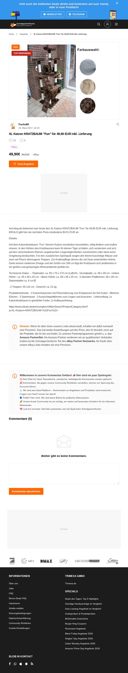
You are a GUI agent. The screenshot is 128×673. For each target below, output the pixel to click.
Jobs (11, 588)
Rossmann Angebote (75, 628)
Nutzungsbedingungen (20, 613)
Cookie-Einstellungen (19, 628)
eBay (36, 154)
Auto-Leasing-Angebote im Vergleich (83, 608)
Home (11, 34)
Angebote (24, 34)
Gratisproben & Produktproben (80, 613)
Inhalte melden (16, 608)
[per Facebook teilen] (10, 663)
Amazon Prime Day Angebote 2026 (82, 648)
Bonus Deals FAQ (17, 598)
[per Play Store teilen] (26, 663)
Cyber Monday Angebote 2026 (80, 643)
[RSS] (32, 663)
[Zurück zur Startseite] (22, 24)
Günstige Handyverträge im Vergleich (83, 604)
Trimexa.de (70, 583)
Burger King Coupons (75, 623)
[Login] (107, 24)
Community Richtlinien (20, 623)
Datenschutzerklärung (20, 618)
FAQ (11, 593)
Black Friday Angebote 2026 (79, 633)
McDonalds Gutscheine (76, 618)
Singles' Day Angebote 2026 (79, 638)
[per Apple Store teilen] (21, 663)
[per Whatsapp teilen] (15, 663)
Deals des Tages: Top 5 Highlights (81, 599)
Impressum (14, 603)
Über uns (13, 583)
